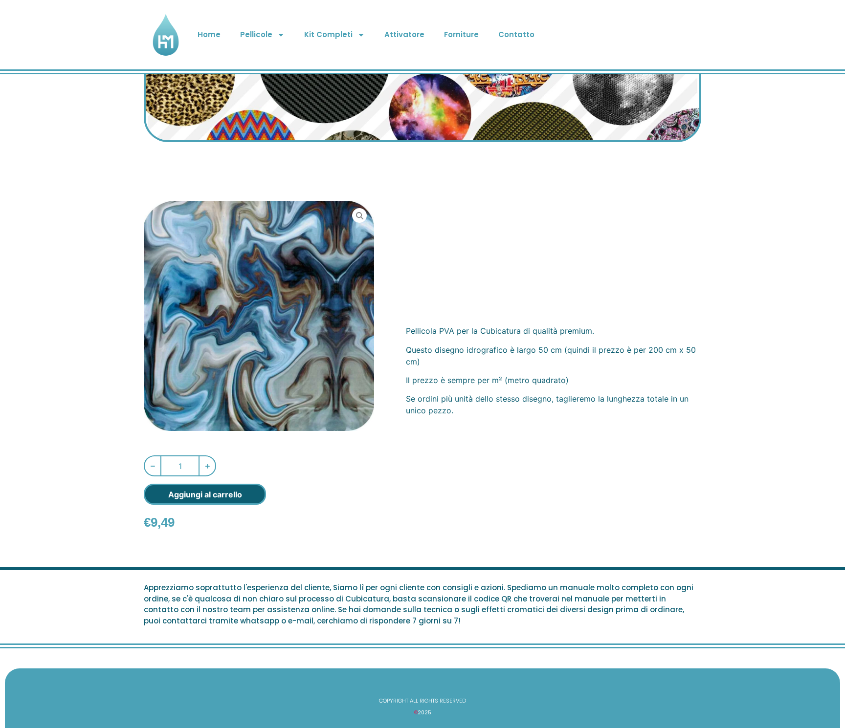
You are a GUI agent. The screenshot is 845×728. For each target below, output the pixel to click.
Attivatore (404, 34)
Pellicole (256, 34)
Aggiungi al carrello (205, 494)
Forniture (461, 34)
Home (209, 34)
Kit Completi (328, 34)
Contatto (516, 34)
